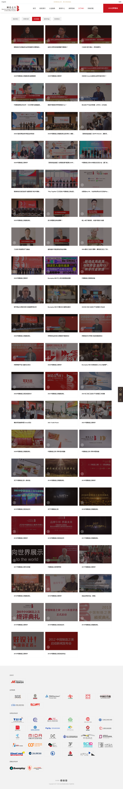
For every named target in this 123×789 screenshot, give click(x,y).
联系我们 (57, 19)
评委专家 (26, 19)
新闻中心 (62, 8)
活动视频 (36, 19)
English (4, 2)
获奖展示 (42, 8)
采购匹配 (91, 8)
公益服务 (52, 8)
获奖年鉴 (46, 19)
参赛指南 (72, 8)
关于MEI (81, 8)
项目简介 (15, 19)
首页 (34, 8)
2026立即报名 (113, 8)
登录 (120, 2)
